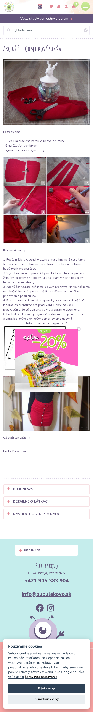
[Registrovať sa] (66, 7)
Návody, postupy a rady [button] (36, 514)
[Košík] (74, 7)
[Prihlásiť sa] (58, 7)
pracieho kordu (29, 141)
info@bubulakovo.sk (46, 594)
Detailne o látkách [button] (31, 501)
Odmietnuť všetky (46, 699)
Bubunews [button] (22, 489)
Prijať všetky (46, 688)
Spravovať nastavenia (41, 676)
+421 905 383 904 (47, 580)
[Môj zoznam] (51, 7)
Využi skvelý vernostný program (44, 18)
